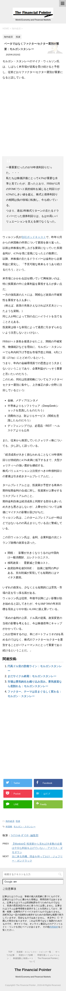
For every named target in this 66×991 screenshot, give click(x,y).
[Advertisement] (33, 117)
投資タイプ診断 (26, 955)
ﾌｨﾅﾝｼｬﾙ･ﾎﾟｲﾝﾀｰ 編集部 (24, 835)
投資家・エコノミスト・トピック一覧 (34, 952)
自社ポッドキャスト (33, 237)
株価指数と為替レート (23, 958)
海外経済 (10, 821)
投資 (18, 821)
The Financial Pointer (33, 970)
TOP (10, 952)
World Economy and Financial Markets (33, 977)
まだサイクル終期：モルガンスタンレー (32, 676)
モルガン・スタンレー (25, 826)
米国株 (9, 826)
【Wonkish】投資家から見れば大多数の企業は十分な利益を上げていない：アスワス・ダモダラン (37, 848)
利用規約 (53, 927)
